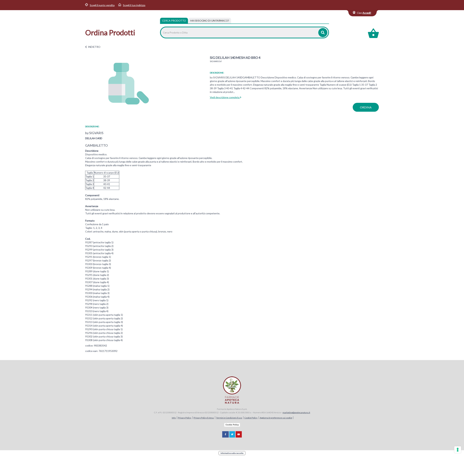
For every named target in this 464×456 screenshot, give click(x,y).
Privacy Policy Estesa (204, 417)
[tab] (209, 21)
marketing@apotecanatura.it (296, 412)
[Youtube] (239, 434)
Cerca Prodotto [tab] (174, 20)
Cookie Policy (251, 417)
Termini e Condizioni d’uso (229, 417)
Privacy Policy (185, 417)
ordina (366, 107)
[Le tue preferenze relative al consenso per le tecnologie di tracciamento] (457, 449)
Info (174, 417)
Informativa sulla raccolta (232, 453)
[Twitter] (232, 434)
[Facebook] (225, 434)
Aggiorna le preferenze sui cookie (276, 417)
